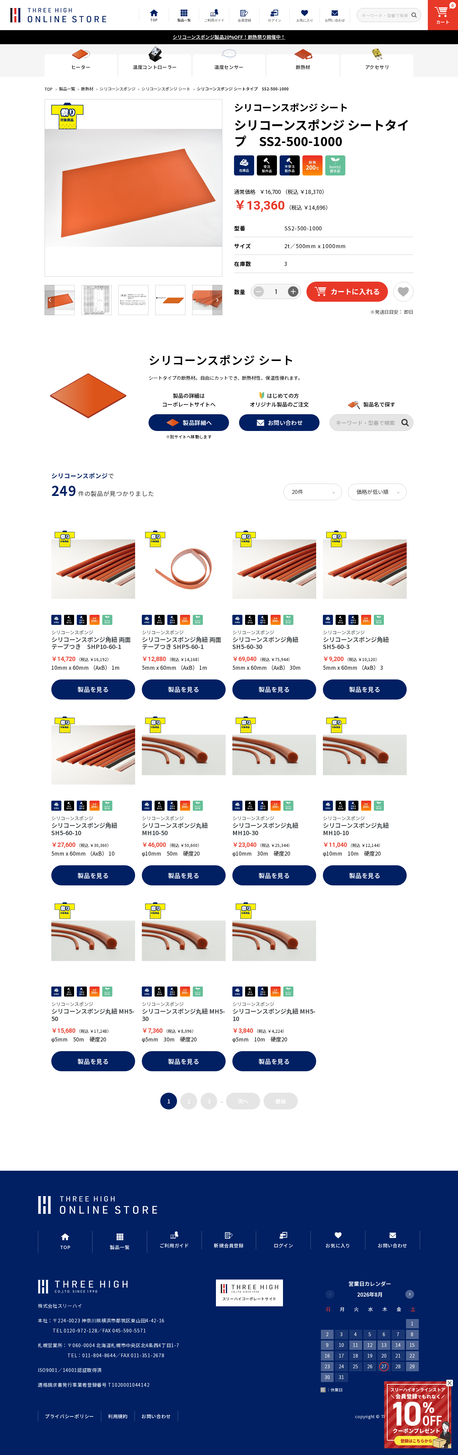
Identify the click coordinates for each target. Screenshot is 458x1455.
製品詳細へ (197, 422)
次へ (243, 1101)
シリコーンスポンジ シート (165, 88)
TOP (49, 89)
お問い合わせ (285, 422)
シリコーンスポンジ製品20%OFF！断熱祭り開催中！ (229, 36)
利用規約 (118, 1416)
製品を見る (93, 689)
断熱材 (87, 88)
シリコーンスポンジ (117, 88)
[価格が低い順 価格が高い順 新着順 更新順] (377, 492)
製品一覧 (67, 88)
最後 (280, 1101)
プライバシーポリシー (69, 1416)
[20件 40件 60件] (312, 492)
